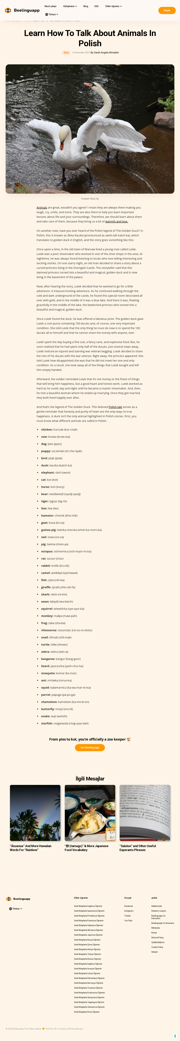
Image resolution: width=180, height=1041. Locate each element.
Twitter (127, 916)
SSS (96, 6)
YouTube (128, 920)
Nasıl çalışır (51, 6)
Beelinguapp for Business (162, 923)
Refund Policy (157, 937)
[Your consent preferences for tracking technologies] (175, 1036)
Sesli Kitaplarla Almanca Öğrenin (88, 930)
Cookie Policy (157, 947)
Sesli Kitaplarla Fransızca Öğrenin (89, 920)
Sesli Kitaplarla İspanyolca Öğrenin (89, 911)
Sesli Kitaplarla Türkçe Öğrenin (87, 954)
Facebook (128, 906)
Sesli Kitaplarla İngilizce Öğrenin (88, 906)
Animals (42, 207)
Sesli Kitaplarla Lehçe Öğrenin (87, 973)
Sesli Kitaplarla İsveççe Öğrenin (88, 969)
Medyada (155, 928)
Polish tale (115, 407)
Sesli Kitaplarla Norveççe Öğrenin (88, 983)
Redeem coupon (158, 911)
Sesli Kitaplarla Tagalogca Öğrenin (89, 1002)
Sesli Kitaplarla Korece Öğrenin (87, 959)
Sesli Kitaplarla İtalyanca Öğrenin (88, 925)
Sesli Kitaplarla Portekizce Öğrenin (89, 916)
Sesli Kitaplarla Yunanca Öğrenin (88, 988)
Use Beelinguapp (90, 747)
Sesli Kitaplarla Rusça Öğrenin (87, 940)
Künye (154, 933)
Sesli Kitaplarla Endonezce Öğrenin (89, 993)
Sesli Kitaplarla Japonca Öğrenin (88, 935)
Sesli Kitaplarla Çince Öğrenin (87, 944)
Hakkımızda (156, 906)
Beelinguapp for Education (158, 917)
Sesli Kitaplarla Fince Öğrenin (87, 1012)
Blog (85, 6)
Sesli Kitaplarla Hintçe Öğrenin (87, 949)
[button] (70, 6)
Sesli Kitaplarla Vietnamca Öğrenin (89, 1007)
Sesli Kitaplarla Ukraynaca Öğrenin (89, 997)
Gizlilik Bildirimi (157, 942)
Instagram (128, 911)
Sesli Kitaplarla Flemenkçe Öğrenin (89, 978)
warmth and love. (116, 221)
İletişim (154, 952)
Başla (167, 10)
